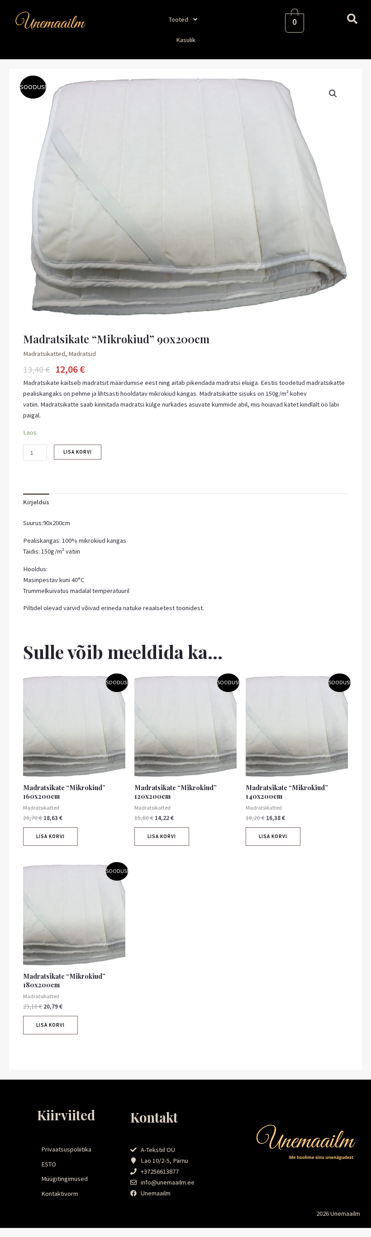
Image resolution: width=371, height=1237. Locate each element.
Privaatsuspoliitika (66, 1149)
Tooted (178, 19)
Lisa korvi (77, 452)
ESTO (48, 1164)
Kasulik (185, 40)
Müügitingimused (64, 1179)
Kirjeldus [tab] (36, 502)
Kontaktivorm (59, 1194)
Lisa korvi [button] (50, 836)
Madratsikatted (44, 354)
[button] (185, 19)
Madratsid (82, 354)
